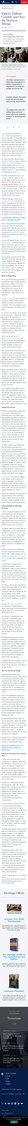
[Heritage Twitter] (2, 1104)
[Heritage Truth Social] (5, 1104)
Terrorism (10, 8)
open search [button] (16, 2)
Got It (14, 1122)
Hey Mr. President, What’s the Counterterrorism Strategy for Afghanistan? (12, 748)
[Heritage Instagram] (12, 1104)
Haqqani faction (6, 449)
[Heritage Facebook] (9, 1104)
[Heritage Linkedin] (15, 1104)
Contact (8, 1084)
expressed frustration (8, 201)
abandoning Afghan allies (9, 163)
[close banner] (27, 1117)
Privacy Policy (5, 1110)
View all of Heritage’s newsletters (12, 1094)
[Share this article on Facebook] (13, 127)
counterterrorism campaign (12, 338)
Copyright (4, 1115)
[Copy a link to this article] (19, 127)
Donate (24, 2)
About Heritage (10, 1073)
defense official (13, 232)
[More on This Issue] (14, 1023)
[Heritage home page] (3, 1074)
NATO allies (20, 165)
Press (7, 1078)
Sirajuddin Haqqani (12, 453)
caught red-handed (16, 604)
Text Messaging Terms (7, 1113)
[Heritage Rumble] (18, 1104)
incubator (20, 533)
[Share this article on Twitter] (8, 128)
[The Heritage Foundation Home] (5, 2)
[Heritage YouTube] (22, 1104)
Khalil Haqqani (6, 477)
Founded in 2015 (7, 298)
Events (7, 1076)
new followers (12, 371)
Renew (7, 1081)
